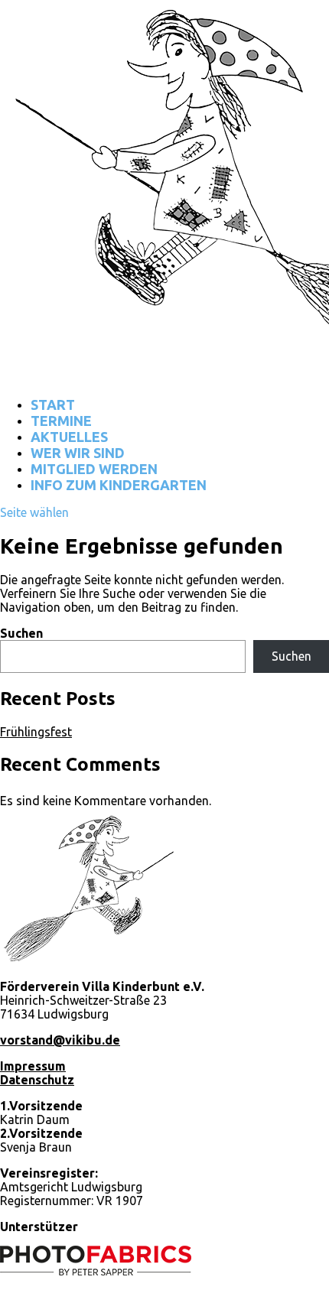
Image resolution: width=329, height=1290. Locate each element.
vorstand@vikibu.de (60, 1040)
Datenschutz (37, 1080)
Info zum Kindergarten (119, 484)
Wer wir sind (78, 452)
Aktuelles (69, 436)
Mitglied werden (94, 468)
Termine (61, 420)
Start (53, 404)
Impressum (33, 1066)
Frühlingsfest (36, 732)
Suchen (21, 633)
